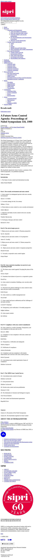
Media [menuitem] (5, 80)
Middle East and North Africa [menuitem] (18, 48)
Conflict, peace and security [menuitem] (14, 42)
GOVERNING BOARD (10, 471)
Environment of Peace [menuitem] (16, 54)
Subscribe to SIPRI (8, 543)
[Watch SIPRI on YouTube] (11, 540)
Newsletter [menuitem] (10, 82)
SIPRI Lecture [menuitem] (11, 76)
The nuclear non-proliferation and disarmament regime (18, 442)
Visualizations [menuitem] (11, 88)
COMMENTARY (9, 462)
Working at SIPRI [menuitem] (12, 103)
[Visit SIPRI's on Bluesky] (1, 540)
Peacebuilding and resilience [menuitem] (18, 58)
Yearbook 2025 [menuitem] (11, 66)
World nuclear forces (9, 445)
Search (3, 22)
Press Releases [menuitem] (11, 83)
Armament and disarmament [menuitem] (14, 30)
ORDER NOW (5, 133)
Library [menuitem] (9, 101)
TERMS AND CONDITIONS (12, 480)
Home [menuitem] (5, 27)
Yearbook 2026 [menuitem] (11, 64)
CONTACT (7, 477)
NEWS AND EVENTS (10, 459)
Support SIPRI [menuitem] (8, 104)
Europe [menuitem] (12, 46)
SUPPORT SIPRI (8, 475)
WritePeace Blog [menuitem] (11, 91)
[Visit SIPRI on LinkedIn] (8, 540)
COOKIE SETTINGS (10, 481)
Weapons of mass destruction (11, 443)
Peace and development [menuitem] (13, 51)
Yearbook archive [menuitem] (11, 67)
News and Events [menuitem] (8, 71)
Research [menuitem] (6, 28)
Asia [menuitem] (12, 45)
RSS (2, 533)
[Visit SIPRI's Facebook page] (2, 540)
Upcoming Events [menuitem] (12, 74)
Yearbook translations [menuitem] (12, 69)
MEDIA (6, 461)
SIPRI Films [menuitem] (10, 86)
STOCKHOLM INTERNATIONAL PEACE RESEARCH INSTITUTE (10, 18)
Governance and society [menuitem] (17, 57)
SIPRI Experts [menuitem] (11, 85)
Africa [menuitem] (12, 43)
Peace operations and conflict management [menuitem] (22, 49)
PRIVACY (7, 478)
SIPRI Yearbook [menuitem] (8, 63)
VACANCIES (8, 474)
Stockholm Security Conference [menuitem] (15, 79)
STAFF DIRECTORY (10, 472)
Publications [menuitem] (7, 61)
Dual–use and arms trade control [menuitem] (19, 33)
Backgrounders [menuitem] (11, 95)
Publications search (6, 111)
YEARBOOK (8, 458)
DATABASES (8, 455)
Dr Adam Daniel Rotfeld (17, 127)
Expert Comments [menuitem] (12, 92)
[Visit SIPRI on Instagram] (4, 540)
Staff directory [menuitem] (11, 100)
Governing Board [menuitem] (11, 98)
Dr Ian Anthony (5, 127)
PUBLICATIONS (9, 456)
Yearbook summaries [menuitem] (12, 70)
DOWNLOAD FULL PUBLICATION (11, 137)
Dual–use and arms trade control (12, 440)
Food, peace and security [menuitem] (17, 55)
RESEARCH (7, 453)
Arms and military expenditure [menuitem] (18, 31)
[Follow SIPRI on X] (7, 540)
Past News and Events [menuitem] (13, 73)
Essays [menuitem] (9, 94)
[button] (3, 436)
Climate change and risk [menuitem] (17, 52)
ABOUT (6, 469)
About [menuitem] (5, 97)
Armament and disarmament (11, 446)
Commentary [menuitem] (7, 89)
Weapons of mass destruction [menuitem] (18, 40)
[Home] (8, 16)
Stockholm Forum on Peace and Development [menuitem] (19, 77)
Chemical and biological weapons (13, 439)
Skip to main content (6, 1)
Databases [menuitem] (6, 60)
